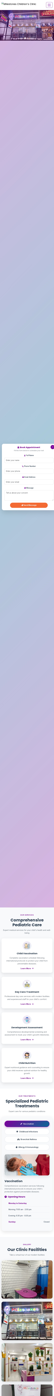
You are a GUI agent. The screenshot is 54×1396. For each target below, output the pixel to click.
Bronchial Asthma (29, 1139)
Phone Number (29, 466)
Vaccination (28, 1124)
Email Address (29, 477)
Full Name (29, 455)
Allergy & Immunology (28, 1147)
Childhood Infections (28, 1132)
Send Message (30, 505)
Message (30, 488)
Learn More (26, 968)
